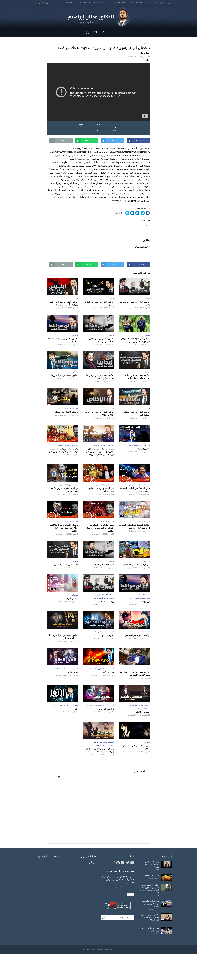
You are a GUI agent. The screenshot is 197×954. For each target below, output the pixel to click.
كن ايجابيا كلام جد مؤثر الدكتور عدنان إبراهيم (64, 489)
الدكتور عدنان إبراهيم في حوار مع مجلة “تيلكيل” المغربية (135, 673)
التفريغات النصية (130, 595)
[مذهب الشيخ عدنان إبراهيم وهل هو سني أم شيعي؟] (166, 864)
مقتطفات (147, 43)
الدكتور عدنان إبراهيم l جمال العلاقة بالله (137, 413)
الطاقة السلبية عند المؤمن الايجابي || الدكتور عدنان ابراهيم (134, 526)
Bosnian (86, 3)
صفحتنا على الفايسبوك (48, 856)
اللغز (76, 708)
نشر (81, 131)
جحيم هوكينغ (108, 672)
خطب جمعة (146, 598)
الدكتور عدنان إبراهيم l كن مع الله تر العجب (63, 340)
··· (109, 33)
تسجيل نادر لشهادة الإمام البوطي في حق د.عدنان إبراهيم (135, 340)
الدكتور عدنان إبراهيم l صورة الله (63, 375)
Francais (130, 3)
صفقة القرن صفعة (152, 875)
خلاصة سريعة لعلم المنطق (66, 564)
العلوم (100, 632)
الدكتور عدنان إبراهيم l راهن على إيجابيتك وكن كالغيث (99, 376)
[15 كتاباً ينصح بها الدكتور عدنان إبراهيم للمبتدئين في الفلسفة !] (166, 917)
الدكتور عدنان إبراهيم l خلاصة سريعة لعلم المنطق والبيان (136, 376)
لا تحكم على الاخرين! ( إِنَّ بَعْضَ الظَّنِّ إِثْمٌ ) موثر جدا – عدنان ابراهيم (64, 528)
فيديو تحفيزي (74, 408)
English (121, 3)
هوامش (147, 298)
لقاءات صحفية (145, 669)
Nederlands (111, 3)
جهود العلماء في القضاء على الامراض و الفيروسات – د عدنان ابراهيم (100, 528)
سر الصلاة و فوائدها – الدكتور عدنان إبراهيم (101, 489)
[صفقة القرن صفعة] (166, 877)
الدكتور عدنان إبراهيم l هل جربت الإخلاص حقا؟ (99, 413)
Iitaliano (77, 3)
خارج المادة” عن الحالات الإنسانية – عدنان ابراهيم (135, 489)
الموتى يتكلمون (107, 635)
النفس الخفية (144, 448)
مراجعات (75, 632)
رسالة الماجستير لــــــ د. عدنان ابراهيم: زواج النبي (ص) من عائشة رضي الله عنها (149, 889)
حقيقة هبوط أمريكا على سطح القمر (150, 929)
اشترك (130, 894)
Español (139, 3)
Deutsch (147, 3)
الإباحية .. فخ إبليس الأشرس (137, 635)
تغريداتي (92, 862)
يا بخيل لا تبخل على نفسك (66, 412)
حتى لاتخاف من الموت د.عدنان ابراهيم (136, 747)
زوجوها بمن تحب (106, 601)
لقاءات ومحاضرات (108, 745)
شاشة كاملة (98, 131)
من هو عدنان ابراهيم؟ (166, 3)
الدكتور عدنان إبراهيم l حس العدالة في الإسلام (101, 340)
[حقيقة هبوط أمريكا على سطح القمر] (166, 930)
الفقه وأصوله (98, 705)
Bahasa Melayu (98, 3)
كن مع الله (145, 601)
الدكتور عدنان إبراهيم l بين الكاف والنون (99, 303)
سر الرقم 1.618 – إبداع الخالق (136, 564)
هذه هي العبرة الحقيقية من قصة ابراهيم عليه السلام (150, 903)
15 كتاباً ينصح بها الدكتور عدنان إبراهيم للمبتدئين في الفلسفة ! (150, 917)
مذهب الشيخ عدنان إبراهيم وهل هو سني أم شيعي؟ (150, 864)
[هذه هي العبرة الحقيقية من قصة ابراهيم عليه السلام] (166, 903)
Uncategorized (143, 595)
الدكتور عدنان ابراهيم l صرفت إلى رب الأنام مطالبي (62, 636)
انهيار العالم (73, 672)
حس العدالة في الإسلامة (103, 564)
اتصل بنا (155, 3)
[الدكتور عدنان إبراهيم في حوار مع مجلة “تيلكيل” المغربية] (134, 656)
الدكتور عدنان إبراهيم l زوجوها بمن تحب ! (134, 303)
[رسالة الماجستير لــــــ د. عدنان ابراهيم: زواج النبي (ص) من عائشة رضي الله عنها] (166, 887)
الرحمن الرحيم (71, 598)
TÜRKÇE (69, 3)
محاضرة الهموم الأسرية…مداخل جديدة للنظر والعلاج (100, 750)
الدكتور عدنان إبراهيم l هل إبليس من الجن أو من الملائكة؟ (63, 303)
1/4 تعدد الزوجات (106, 708)
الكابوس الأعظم (143, 712)
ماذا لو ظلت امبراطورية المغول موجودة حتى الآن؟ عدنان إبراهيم (63, 450)
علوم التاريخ (54, 669)
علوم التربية (98, 742)
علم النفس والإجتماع (143, 708)
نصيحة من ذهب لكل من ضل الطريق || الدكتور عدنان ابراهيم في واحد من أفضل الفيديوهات (100, 451)
